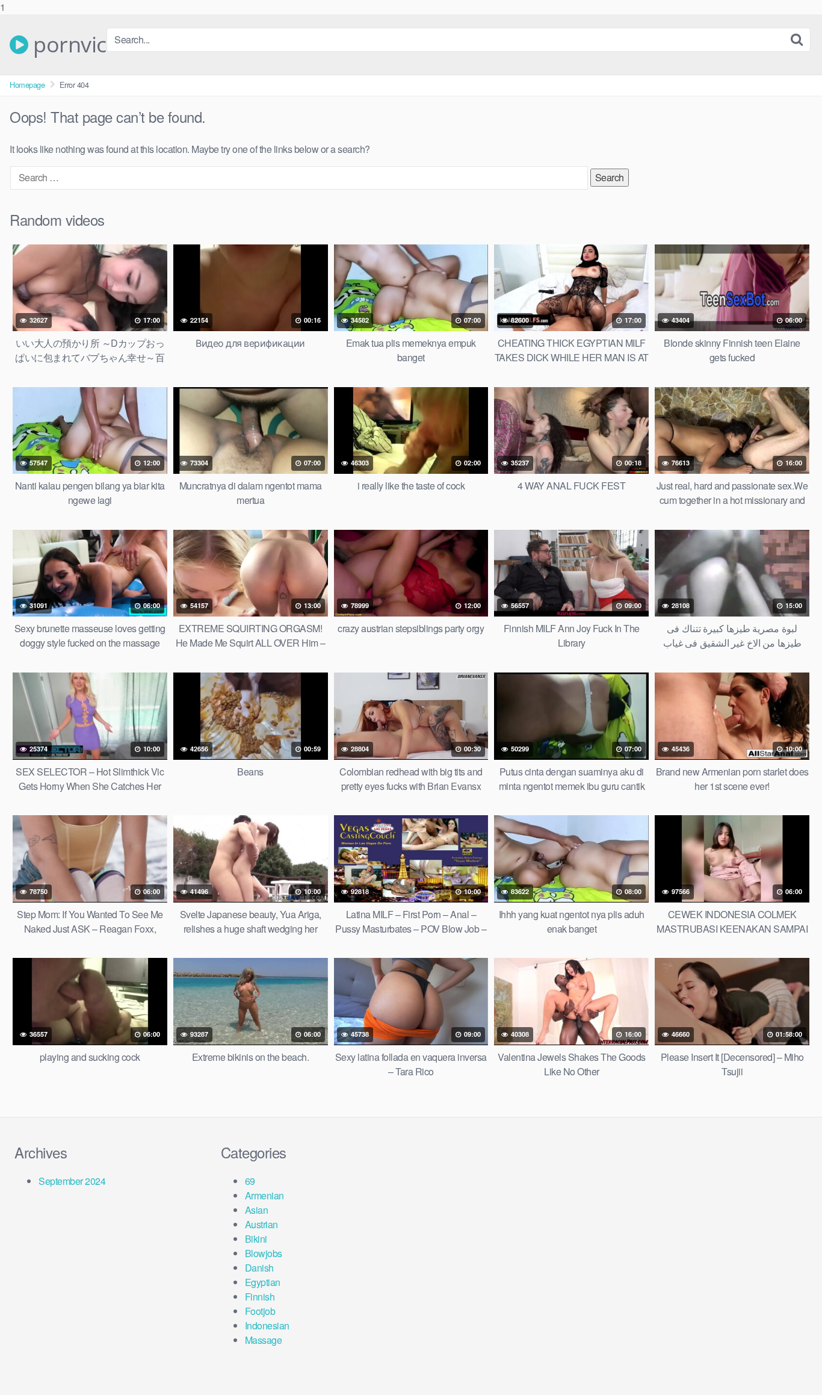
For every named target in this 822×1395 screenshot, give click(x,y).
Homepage (27, 84)
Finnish (260, 1296)
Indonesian (267, 1325)
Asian (256, 1210)
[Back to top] (789, 1361)
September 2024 (72, 1181)
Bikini (256, 1239)
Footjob (260, 1311)
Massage (263, 1340)
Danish (259, 1268)
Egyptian (262, 1282)
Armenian (264, 1195)
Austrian (261, 1224)
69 (250, 1181)
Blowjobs (263, 1253)
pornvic (67, 44)
